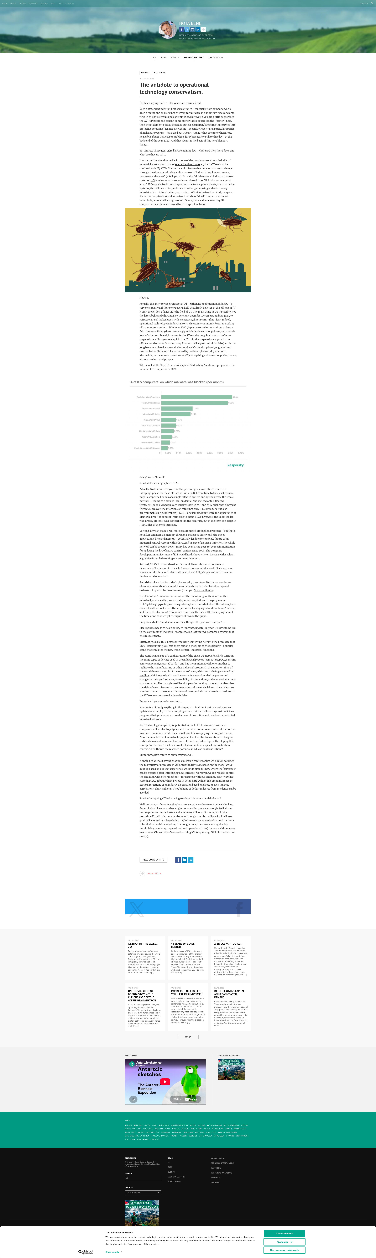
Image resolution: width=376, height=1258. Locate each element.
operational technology (188, 164)
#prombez (145, 73)
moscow (189, 1132)
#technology (159, 73)
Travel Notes (215, 57)
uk (127, 1139)
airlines (138, 1125)
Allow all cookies (284, 1233)
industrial (197, 1129)
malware (177, 1132)
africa (129, 1125)
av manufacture (180, 1125)
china (202, 1125)
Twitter (187, 29)
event (245, 1125)
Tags (60, 3)
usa (133, 1139)
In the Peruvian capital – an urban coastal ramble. (230, 994)
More (188, 1037)
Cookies (215, 1182)
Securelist (216, 1177)
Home (4, 3)
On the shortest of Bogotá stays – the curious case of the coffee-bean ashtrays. (142, 995)
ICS (153, 180)
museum (200, 1132)
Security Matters (193, 57)
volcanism (143, 1139)
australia (164, 1125)
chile (194, 1125)
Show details (112, 1252)
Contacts (70, 3)
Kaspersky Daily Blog (221, 1173)
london (166, 1132)
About (13, 3)
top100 (230, 1136)
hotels (176, 1129)
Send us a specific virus (222, 1163)
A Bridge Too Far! (228, 943)
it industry (218, 1129)
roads (175, 1136)
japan (229, 1129)
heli (168, 1129)
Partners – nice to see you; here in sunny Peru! (187, 992)
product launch (160, 1136)
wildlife (155, 1139)
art (155, 1125)
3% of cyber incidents (196, 200)
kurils (142, 1132)
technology (206, 1136)
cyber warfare (232, 1125)
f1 (140, 1129)
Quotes (22, 3)
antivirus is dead (191, 103)
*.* (154, 57)
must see (212, 1132)
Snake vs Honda (203, 590)
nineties (184, 116)
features (148, 1129)
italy (207, 1129)
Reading (44, 3)
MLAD (153, 780)
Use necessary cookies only (284, 1250)
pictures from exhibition (137, 1136)
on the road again (228, 1132)
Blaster (144, 516)
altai (148, 1125)
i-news (186, 1129)
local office (153, 1132)
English (364, 3)
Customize (282, 1242)
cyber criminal (215, 1125)
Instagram (192, 29)
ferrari (159, 1129)
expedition (131, 1129)
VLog (53, 3)
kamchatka (240, 1129)
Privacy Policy (218, 1158)
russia (184, 1136)
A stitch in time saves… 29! (143, 945)
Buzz (163, 57)
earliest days (193, 112)
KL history (131, 1132)
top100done (243, 1136)
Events (175, 57)
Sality (143, 477)
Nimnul (159, 477)
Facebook (181, 29)
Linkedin (197, 29)
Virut (150, 477)
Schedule (33, 3)
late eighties (160, 116)
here (194, 780)
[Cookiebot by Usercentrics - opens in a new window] (86, 1252)
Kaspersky (216, 1168)
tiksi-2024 (219, 1136)
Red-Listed (167, 150)
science (193, 1136)
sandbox (144, 675)
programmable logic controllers (158, 512)
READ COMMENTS (153, 859)
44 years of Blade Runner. (182, 945)
